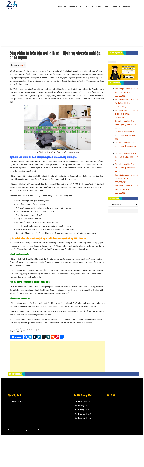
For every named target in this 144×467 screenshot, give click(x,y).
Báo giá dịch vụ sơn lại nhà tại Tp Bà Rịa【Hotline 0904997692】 (126, 103)
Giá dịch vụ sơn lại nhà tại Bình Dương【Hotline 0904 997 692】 (125, 167)
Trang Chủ (61, 7)
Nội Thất (84, 7)
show (22, 65)
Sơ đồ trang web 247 (82, 406)
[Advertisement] (72, 28)
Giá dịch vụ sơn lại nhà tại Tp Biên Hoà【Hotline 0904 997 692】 (126, 157)
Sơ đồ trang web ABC (83, 414)
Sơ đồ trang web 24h (82, 401)
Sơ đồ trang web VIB (82, 410)
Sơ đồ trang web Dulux (83, 418)
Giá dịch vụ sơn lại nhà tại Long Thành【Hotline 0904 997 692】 (125, 135)
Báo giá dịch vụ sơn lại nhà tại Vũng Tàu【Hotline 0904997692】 (126, 92)
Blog (106, 7)
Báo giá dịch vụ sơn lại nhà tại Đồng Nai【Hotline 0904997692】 (126, 114)
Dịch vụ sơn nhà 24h (17, 401)
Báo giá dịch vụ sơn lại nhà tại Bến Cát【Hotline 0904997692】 (126, 189)
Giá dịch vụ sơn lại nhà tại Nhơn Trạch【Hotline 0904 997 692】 (125, 124)
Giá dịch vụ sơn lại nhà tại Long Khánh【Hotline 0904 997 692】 (125, 146)
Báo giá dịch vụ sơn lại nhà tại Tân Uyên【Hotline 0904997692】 (126, 178)
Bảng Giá (96, 7)
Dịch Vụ (72, 7)
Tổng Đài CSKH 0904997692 (123, 7)
